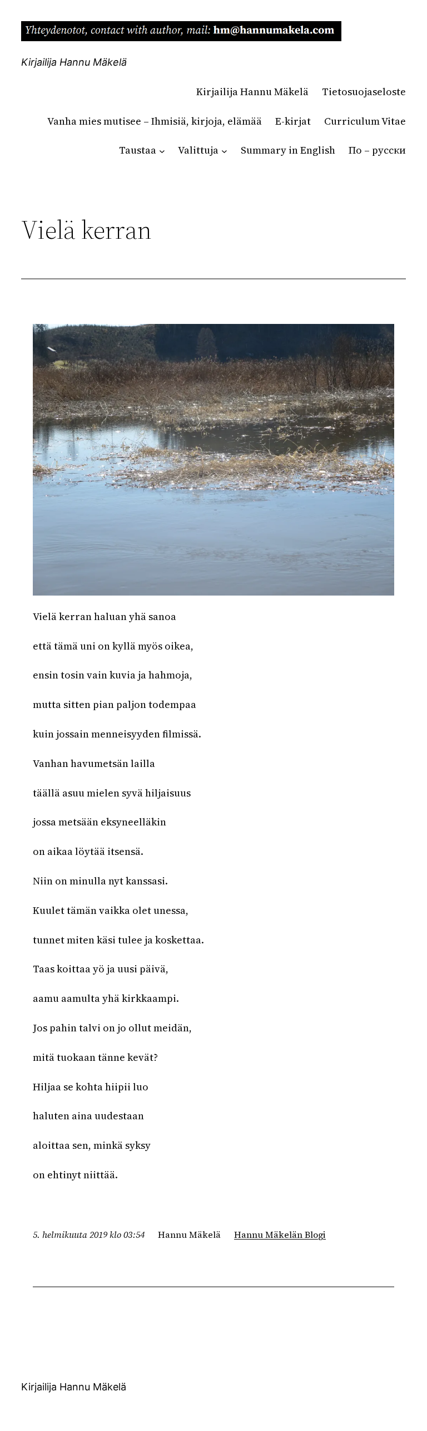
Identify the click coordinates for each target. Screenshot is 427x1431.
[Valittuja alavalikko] (224, 150)
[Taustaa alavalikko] (162, 150)
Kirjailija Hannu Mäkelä (74, 62)
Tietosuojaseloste (364, 92)
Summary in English (288, 150)
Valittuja (198, 150)
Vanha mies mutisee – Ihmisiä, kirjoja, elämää (154, 121)
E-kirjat (293, 121)
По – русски (377, 150)
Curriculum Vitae (365, 121)
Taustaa (137, 150)
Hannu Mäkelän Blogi (280, 1234)
